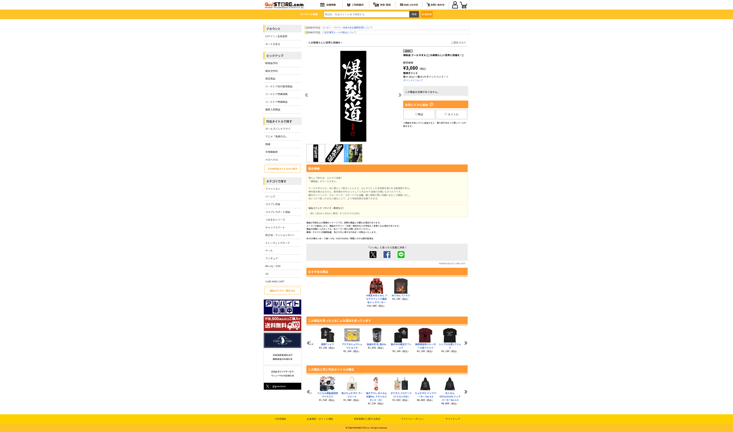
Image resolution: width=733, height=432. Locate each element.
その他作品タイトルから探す (282, 168)
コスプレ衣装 (272, 204)
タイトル (453, 114)
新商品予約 (271, 63)
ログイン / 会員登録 (276, 36)
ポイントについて (413, 80)
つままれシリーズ (275, 219)
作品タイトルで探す (279, 121)
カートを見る (272, 44)
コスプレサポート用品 (277, 212)
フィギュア (271, 258)
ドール (269, 250)
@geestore (279, 386)
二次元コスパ (458, 42)
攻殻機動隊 (271, 152)
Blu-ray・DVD (273, 266)
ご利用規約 (280, 418)
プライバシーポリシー (413, 418)
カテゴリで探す (276, 181)
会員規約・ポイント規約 (320, 418)
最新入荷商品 (272, 109)
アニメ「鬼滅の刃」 (276, 136)
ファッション (272, 188)
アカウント (273, 29)
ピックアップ (274, 56)
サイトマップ (453, 418)
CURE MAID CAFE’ (275, 281)
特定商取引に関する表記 (367, 418)
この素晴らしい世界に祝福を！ (325, 42)
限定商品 (270, 78)
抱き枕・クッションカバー (280, 235)
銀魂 (267, 144)
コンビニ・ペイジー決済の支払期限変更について (347, 27)
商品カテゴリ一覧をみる (282, 290)
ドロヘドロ (271, 159)
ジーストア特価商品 (276, 102)
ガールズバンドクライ (277, 129)
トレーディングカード (277, 243)
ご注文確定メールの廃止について (339, 32)
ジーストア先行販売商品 (278, 86)
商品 (420, 114)
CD (267, 274)
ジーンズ (270, 196)
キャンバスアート (275, 227)
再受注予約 (271, 71)
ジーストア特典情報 (276, 94)
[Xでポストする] (373, 257)
